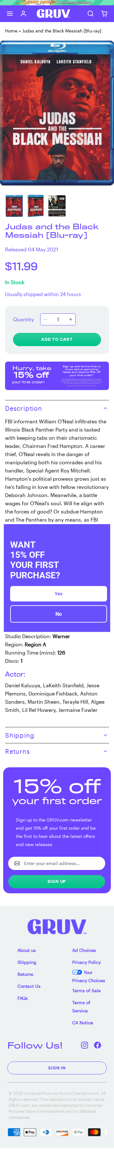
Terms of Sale (86, 990)
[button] (10, 13)
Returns (25, 974)
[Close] (102, 531)
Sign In (57, 1067)
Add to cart (57, 339)
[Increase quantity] (71, 319)
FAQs (22, 998)
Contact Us (29, 986)
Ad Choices (84, 950)
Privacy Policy (86, 962)
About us (26, 950)
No (58, 614)
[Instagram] (84, 1045)
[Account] (23, 13)
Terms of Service (81, 1006)
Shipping (26, 962)
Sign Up (57, 881)
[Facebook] (97, 1045)
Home (11, 30)
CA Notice (82, 1022)
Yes (58, 593)
